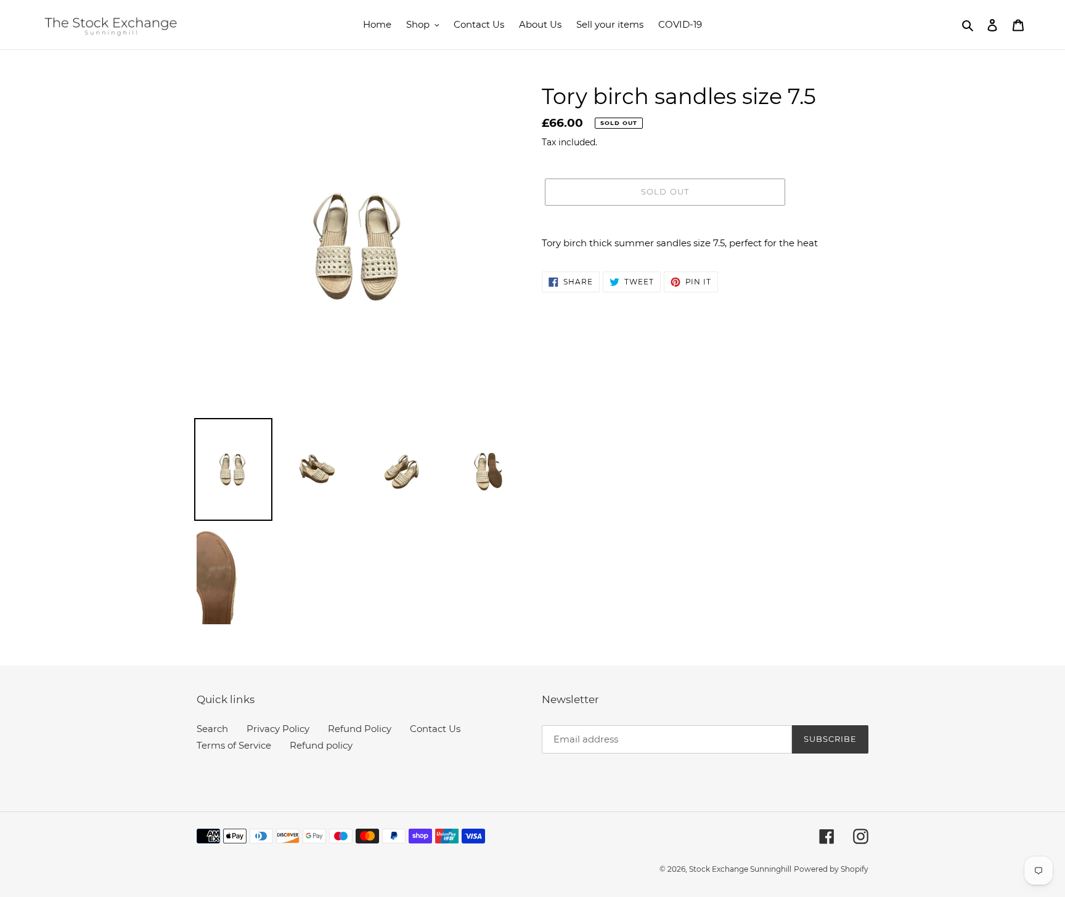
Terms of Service (234, 745)
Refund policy (321, 745)
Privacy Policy (278, 728)
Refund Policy (359, 728)
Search (212, 728)
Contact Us (435, 728)
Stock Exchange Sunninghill (740, 869)
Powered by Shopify (831, 869)
